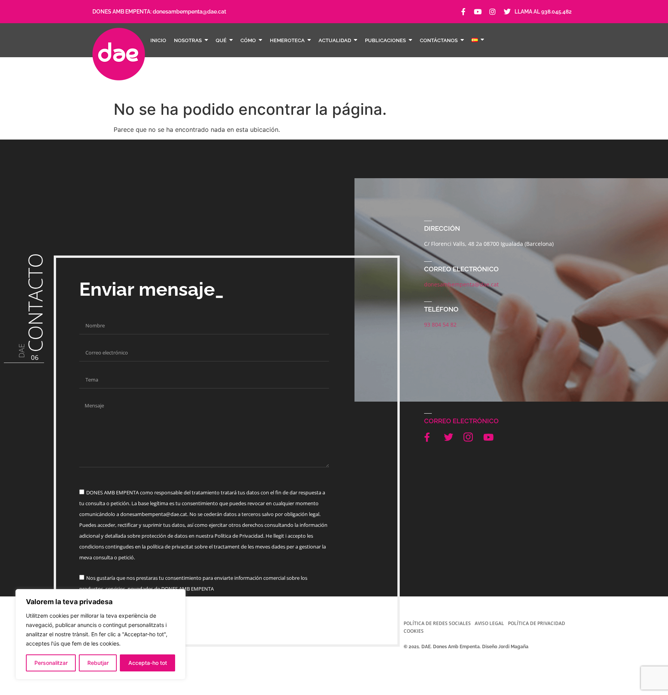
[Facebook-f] (463, 11)
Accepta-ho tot (147, 662)
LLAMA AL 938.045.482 (543, 12)
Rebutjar (98, 662)
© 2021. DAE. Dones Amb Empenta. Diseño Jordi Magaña (466, 646)
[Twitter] (507, 11)
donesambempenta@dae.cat (189, 12)
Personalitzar (51, 662)
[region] (100, 634)
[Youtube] (477, 11)
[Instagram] (492, 11)
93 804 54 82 (440, 324)
